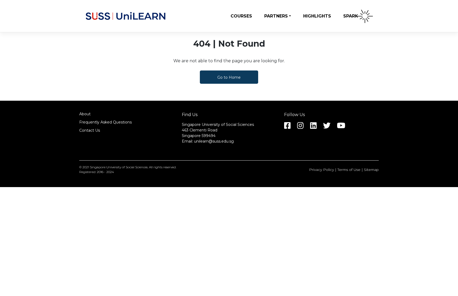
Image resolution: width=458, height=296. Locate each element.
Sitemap (371, 169)
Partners (276, 16)
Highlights (317, 16)
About (85, 114)
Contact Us (89, 130)
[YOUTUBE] (344, 127)
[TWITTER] (329, 127)
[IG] (303, 127)
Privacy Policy (321, 169)
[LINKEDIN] (316, 127)
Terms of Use (348, 169)
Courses (241, 16)
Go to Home (229, 77)
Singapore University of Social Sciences (119, 167)
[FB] (290, 127)
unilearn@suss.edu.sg (214, 141)
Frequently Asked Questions (105, 122)
